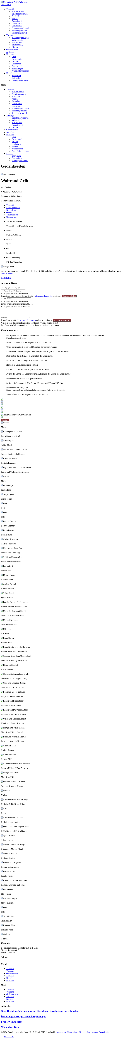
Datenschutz (17, 78)
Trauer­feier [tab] (10, 205)
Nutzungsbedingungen (43, 296)
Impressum (16, 75)
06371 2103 (13, 957)
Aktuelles (10, 52)
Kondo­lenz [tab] (11, 210)
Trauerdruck (17, 23)
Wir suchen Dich (10, 1027)
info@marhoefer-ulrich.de (12, 959)
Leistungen (16, 64)
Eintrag (4, 318)
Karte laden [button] (6, 278)
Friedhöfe (16, 16)
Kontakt (9, 73)
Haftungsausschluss (20, 80)
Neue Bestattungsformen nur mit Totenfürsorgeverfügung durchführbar (40, 1011)
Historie (15, 47)
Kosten (15, 18)
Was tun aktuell (18, 11)
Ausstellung (16, 21)
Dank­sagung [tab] (11, 217)
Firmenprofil (17, 59)
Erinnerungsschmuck (20, 28)
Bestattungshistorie (19, 30)
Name (3, 299)
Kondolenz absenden (62, 320)
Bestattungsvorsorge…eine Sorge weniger (23, 1016)
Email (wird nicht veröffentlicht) (14, 304)
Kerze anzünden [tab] (13, 207)
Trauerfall (10, 9)
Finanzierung (17, 45)
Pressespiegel (17, 68)
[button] (6, 4)
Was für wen (17, 42)
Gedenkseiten (12, 49)
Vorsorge (10, 35)
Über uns (10, 54)
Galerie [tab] (9, 212)
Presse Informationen (20, 71)
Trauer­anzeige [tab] (12, 215)
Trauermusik (17, 26)
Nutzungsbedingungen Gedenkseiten (94, 1032)
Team (14, 56)
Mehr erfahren (7, 273)
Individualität (17, 40)
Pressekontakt (17, 66)
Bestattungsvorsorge (20, 37)
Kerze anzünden (69, 296)
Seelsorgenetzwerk (19, 33)
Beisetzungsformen (20, 14)
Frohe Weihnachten (11, 1021)
